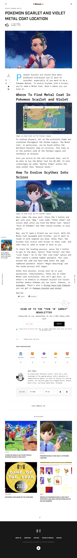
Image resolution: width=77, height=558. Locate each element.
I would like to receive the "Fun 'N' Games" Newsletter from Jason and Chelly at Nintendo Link (45, 329)
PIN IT (45, 120)
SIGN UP (59, 324)
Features (8, 494)
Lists (7, 452)
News (41, 494)
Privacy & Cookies (47, 538)
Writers (36, 538)
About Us (18, 538)
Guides (7, 8)
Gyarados (20, 285)
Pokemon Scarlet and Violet (47, 288)
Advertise (27, 538)
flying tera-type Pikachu (57, 285)
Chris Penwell (17, 24)
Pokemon (13, 8)
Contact (59, 538)
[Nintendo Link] (38, 4)
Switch (19, 8)
